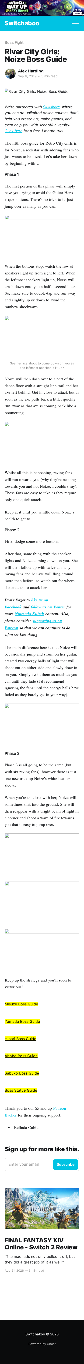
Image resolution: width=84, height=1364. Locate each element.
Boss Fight (14, 42)
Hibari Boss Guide (20, 1038)
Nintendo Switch (29, 614)
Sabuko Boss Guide (22, 1073)
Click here (13, 130)
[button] (75, 23)
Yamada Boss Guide (22, 1021)
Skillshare (51, 107)
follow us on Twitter (48, 607)
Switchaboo (22, 23)
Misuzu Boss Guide (21, 1004)
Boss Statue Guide (21, 1090)
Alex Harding (31, 71)
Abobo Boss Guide (21, 1055)
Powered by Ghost (42, 1344)
